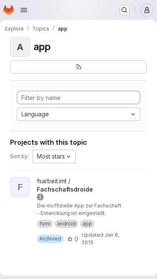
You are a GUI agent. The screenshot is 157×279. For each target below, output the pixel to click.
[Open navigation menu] (24, 10)
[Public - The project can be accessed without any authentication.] (40, 197)
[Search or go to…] (124, 10)
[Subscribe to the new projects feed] (78, 67)
